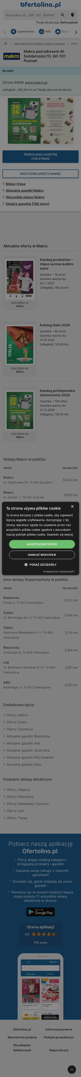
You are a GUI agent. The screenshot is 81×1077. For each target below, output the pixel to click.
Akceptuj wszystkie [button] (42, 544)
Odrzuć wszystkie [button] (42, 555)
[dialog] (40, 538)
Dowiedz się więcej (60, 534)
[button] (40, 564)
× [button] (72, 506)
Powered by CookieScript (58, 571)
